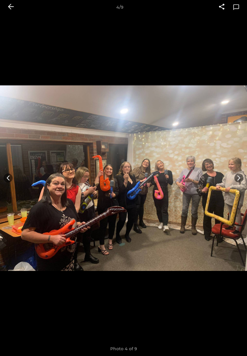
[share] (221, 7)
